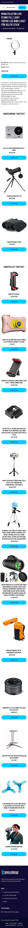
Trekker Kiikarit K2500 (14, 242)
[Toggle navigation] (3, 7)
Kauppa (22, 7)
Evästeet (20, 923)
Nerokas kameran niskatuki (14, 847)
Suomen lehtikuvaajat (10, 895)
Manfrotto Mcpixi (14, 294)
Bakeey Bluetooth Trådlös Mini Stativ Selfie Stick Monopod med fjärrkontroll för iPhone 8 (14, 483)
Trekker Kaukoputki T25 (14, 196)
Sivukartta (20, 925)
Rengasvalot (20, 28)
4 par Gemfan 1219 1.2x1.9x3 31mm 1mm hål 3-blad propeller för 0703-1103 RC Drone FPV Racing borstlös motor (14, 806)
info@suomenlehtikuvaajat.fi (8, 2)
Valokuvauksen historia (10, 898)
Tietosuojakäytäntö (10, 925)
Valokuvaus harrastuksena (11, 892)
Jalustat (23, 62)
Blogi (5, 901)
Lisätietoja (14, 76)
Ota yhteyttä (13, 923)
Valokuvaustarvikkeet (9, 28)
